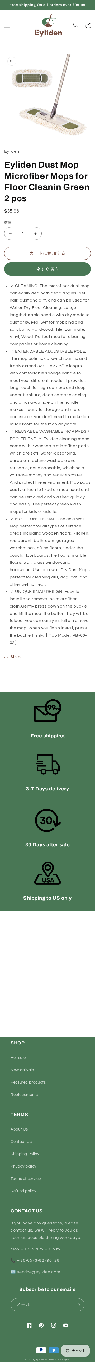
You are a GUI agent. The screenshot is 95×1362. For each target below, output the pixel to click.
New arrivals (22, 1070)
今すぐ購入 (47, 269)
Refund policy (23, 1191)
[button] (7, 25)
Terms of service (26, 1179)
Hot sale (18, 1058)
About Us (19, 1129)
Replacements (24, 1095)
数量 (8, 223)
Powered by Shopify (57, 1360)
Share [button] (16, 657)
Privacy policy (23, 1166)
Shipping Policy (25, 1154)
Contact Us (21, 1142)
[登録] (78, 1304)
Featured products (28, 1082)
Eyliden (40, 1360)
